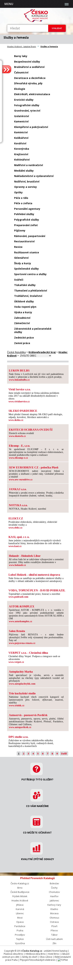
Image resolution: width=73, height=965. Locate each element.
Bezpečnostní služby (27, 61)
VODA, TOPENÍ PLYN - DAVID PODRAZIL (37, 590)
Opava (20, 921)
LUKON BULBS (19, 370)
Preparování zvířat (26, 225)
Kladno (54, 909)
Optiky (18, 192)
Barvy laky (20, 56)
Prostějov (20, 934)
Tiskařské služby (25, 285)
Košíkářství (21, 138)
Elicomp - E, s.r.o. (19, 445)
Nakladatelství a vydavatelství (34, 176)
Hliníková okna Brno (36, 953)
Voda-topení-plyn (25, 306)
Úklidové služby (24, 301)
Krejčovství (21, 154)
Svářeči (18, 279)
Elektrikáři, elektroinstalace (32, 94)
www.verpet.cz (16, 662)
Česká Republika (16, 352)
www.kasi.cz (15, 546)
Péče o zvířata (23, 203)
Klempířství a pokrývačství (31, 127)
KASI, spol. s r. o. (19, 536)
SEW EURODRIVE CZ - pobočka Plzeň (33, 467)
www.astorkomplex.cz (20, 621)
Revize (18, 247)
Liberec (20, 913)
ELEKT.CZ (16, 518)
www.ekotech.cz (17, 436)
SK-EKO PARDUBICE (23, 410)
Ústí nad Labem (54, 939)
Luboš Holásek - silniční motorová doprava (34, 574)
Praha (20, 930)
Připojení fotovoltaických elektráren (37, 959)
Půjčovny (19, 230)
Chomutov (54, 892)
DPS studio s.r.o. (18, 736)
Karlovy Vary (54, 904)
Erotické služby (23, 99)
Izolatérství (21, 116)
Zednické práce (24, 337)
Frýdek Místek (19, 896)
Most (20, 917)
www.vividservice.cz (19, 401)
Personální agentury (27, 208)
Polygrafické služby (26, 219)
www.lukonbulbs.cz (19, 379)
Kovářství (20, 143)
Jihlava (19, 904)
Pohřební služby (24, 214)
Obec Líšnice (46, 956)
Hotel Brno (53, 953)
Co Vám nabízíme (37, 806)
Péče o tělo (21, 198)
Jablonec (54, 900)
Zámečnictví (22, 323)
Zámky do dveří (29, 956)
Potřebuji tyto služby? (37, 779)
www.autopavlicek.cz (20, 727)
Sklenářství (21, 257)
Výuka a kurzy (23, 312)
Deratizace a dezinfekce (30, 78)
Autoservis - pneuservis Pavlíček (28, 715)
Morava (54, 913)
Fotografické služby (26, 105)
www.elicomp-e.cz (18, 457)
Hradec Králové (20, 900)
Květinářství (22, 159)
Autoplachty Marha (21, 671)
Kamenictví (21, 121)
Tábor (54, 934)
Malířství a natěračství (28, 165)
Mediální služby (24, 170)
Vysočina (20, 943)
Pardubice (19, 926)
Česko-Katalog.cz (20, 883)
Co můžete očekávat (37, 832)
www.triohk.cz (16, 705)
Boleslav (54, 883)
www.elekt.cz (15, 527)
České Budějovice (19, 892)
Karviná (20, 909)
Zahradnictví (22, 317)
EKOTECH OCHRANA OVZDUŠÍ (30, 429)
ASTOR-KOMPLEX (21, 606)
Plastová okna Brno (13, 953)
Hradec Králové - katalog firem (21, 46)
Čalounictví (21, 72)
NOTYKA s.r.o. (18, 505)
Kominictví (21, 132)
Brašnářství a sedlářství (29, 67)
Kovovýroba (21, 148)
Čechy (54, 887)
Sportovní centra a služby (30, 274)
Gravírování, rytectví (27, 110)
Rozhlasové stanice (26, 252)
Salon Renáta (17, 631)
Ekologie (19, 89)
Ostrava (54, 921)
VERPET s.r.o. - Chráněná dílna (28, 652)
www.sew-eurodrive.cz (20, 479)
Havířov (54, 896)
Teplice (20, 939)
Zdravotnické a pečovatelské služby (32, 330)
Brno (20, 887)
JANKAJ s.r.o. (18, 489)
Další (64, 753)
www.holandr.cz (17, 565)
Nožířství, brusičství (26, 181)
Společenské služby (26, 268)
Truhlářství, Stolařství (28, 296)
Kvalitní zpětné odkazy (37, 859)
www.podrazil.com (18, 596)
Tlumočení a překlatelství (30, 290)
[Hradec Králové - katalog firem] (36, 21)
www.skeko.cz (16, 420)
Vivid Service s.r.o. (20, 389)
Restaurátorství (24, 241)
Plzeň (54, 926)
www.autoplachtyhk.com (22, 683)
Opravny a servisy (25, 187)
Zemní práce (22, 343)
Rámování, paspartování (29, 236)
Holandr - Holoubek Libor (25, 555)
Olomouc (54, 917)
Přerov (54, 930)
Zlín (54, 943)
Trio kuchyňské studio (22, 693)
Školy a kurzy (22, 263)
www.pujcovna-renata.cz (22, 643)
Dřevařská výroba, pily (28, 83)
